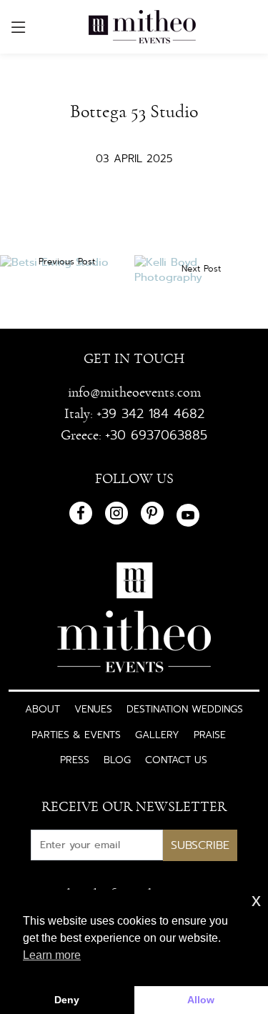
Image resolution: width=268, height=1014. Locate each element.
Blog (117, 759)
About (42, 709)
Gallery (157, 734)
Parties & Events (76, 734)
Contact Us (176, 759)
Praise (210, 734)
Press (74, 759)
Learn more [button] (52, 955)
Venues (93, 709)
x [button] (256, 900)
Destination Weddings (184, 709)
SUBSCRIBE (200, 845)
